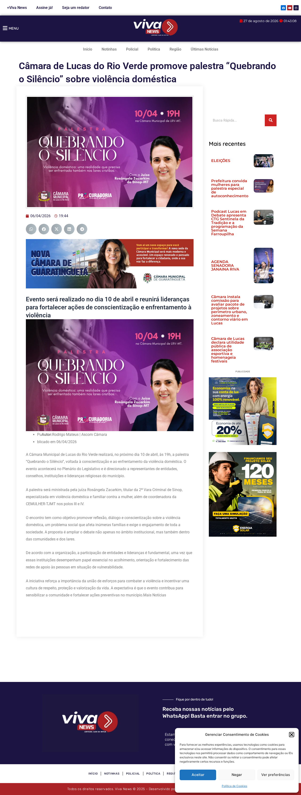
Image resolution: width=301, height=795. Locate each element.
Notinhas (109, 49)
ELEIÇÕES (220, 160)
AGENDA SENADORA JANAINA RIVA (225, 266)
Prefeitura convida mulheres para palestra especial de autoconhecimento (229, 188)
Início (87, 49)
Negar (237, 774)
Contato (105, 7)
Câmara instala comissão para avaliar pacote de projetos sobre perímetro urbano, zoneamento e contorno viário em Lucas (229, 310)
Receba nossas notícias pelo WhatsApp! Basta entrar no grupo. (204, 712)
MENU (14, 28)
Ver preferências (275, 774)
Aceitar (198, 774)
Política (154, 49)
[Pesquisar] (271, 120)
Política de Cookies (234, 786)
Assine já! (44, 7)
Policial (132, 49)
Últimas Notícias (204, 49)
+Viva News (17, 7)
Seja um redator (75, 7)
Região (175, 49)
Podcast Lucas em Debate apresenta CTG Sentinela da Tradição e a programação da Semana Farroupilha (228, 222)
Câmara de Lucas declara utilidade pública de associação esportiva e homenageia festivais (227, 349)
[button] (291, 734)
